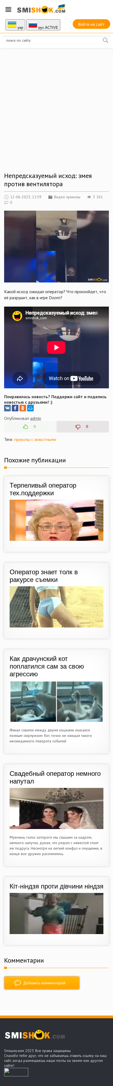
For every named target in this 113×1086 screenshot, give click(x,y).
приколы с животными (35, 439)
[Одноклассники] (22, 408)
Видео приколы (67, 196)
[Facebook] (15, 408)
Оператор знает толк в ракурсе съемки (44, 575)
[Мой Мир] (30, 408)
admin (35, 418)
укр (19, 28)
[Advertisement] (56, 115)
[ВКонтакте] (7, 408)
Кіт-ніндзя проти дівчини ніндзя (56, 886)
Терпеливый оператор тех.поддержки (43, 489)
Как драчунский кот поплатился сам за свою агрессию (47, 666)
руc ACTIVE (47, 28)
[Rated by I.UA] (16, 1074)
